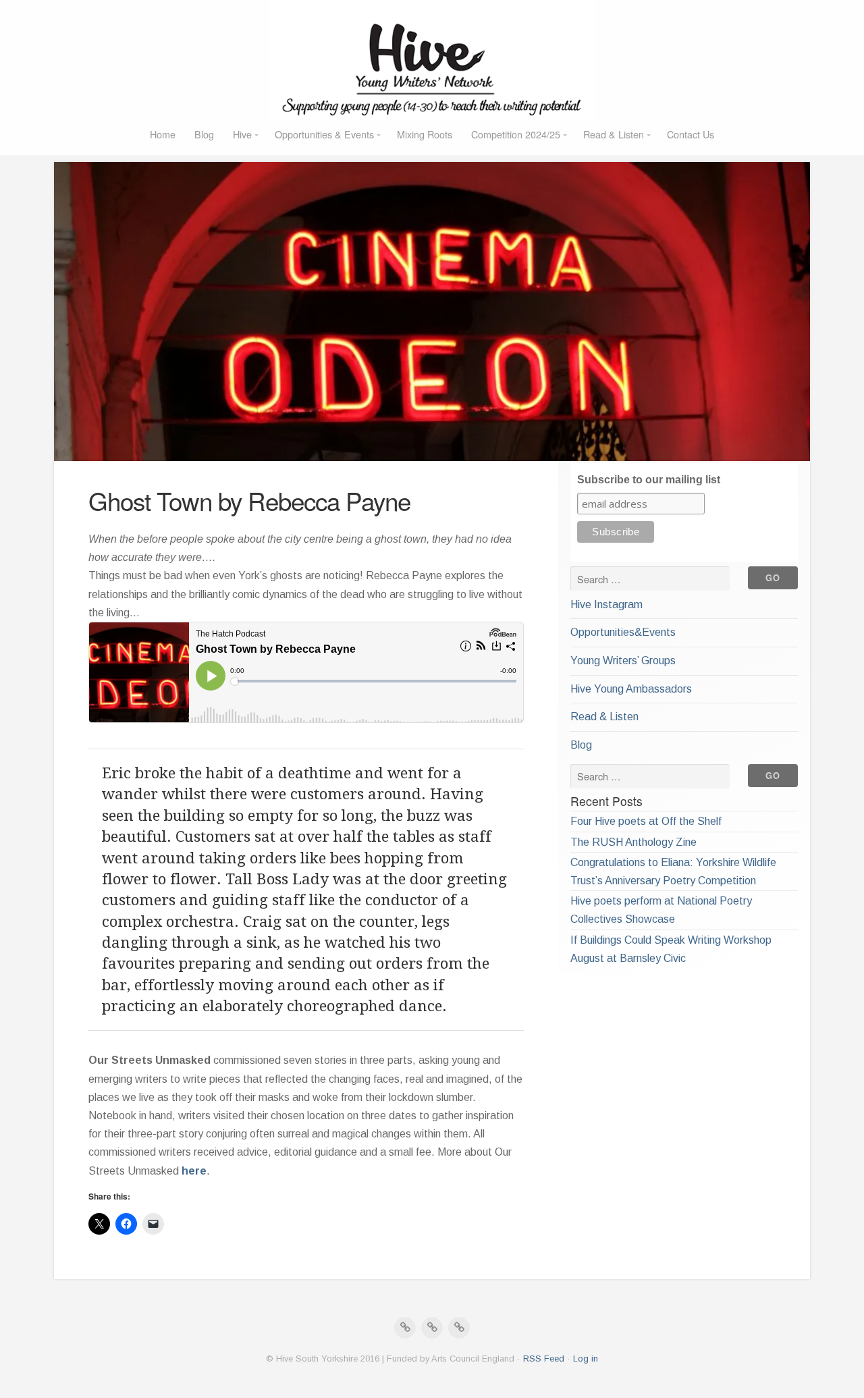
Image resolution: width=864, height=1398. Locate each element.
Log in (585, 1358)
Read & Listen (613, 134)
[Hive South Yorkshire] (432, 61)
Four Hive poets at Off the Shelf (646, 821)
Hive (242, 134)
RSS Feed (543, 1358)
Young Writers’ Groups (623, 660)
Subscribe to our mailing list (648, 479)
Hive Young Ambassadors (631, 689)
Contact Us (690, 134)
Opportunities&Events (623, 632)
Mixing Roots (424, 134)
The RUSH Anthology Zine (633, 842)
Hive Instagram (606, 604)
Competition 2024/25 (515, 134)
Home (163, 134)
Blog (204, 134)
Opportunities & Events (324, 134)
